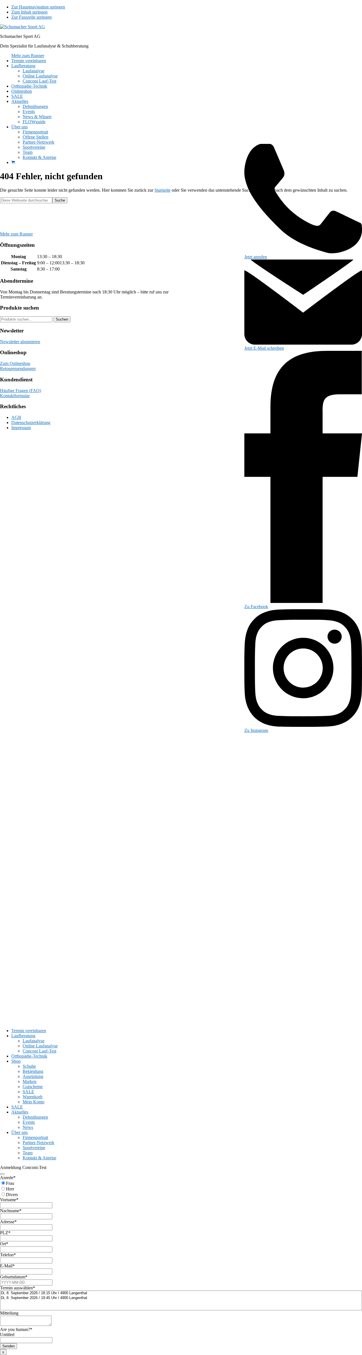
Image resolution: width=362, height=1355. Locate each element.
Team (28, 1152)
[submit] (2, 1174)
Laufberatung (23, 1035)
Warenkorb (32, 1096)
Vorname (9, 1199)
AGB (16, 417)
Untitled (7, 1334)
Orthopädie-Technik (29, 1056)
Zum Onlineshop (15, 363)
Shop (16, 1061)
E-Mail (7, 1265)
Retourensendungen (18, 368)
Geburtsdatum (13, 1276)
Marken (29, 1081)
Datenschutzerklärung (30, 422)
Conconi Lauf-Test (39, 1051)
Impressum (21, 427)
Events (29, 1122)
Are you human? (16, 1329)
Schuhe (29, 1066)
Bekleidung (33, 1071)
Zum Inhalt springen (29, 12)
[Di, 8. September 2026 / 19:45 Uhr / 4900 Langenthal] (181, 1298)
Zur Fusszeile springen (31, 17)
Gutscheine (33, 1086)
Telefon (8, 1254)
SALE (28, 1091)
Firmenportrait (35, 1137)
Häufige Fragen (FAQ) (20, 390)
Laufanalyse (33, 1040)
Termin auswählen (17, 1287)
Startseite (162, 190)
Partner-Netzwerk (38, 1142)
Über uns (19, 1132)
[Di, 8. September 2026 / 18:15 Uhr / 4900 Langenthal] (181, 1293)
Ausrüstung (33, 1076)
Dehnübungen (35, 1117)
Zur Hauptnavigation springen (38, 7)
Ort (4, 1243)
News (28, 1127)
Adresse (8, 1221)
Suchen (62, 319)
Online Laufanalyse (40, 1045)
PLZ (5, 1232)
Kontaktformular (15, 395)
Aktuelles (19, 1112)
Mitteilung (9, 1313)
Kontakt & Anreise (39, 1157)
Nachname (10, 1210)
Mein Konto (33, 1101)
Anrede (8, 1177)
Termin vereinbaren (28, 1030)
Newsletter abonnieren (20, 341)
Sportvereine (34, 1147)
